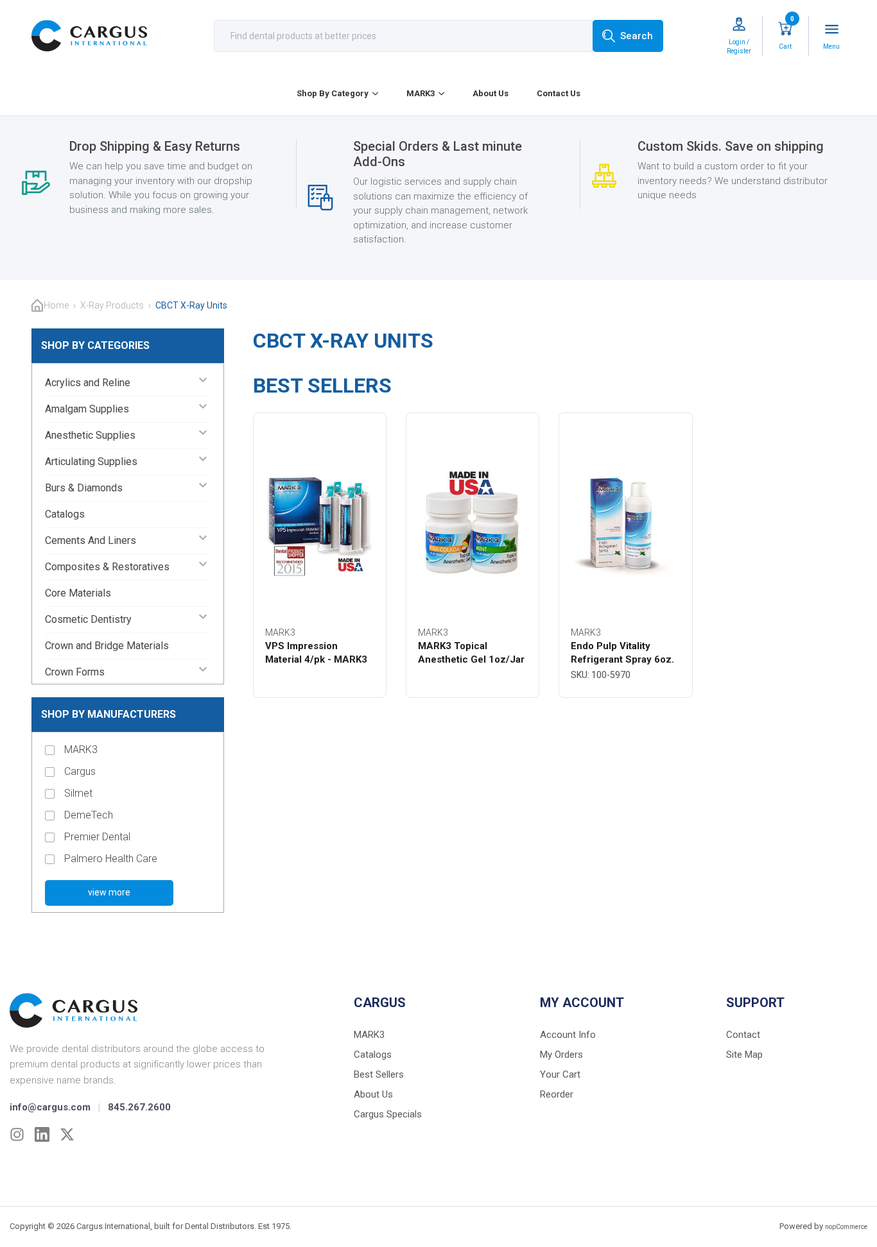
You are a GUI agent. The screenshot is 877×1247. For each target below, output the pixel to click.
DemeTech (88, 815)
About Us (490, 93)
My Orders (561, 1054)
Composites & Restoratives (107, 567)
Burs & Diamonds (84, 488)
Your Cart (560, 1074)
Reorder (556, 1094)
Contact (743, 1034)
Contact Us (558, 93)
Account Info (568, 1034)
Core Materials (78, 593)
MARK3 (420, 93)
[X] (67, 1134)
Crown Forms (75, 672)
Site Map (744, 1054)
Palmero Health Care (110, 859)
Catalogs (65, 514)
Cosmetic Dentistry (88, 619)
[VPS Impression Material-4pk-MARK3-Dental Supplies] (319, 522)
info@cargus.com (50, 1107)
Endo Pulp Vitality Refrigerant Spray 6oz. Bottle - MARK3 (622, 659)
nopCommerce (846, 1226)
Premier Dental (97, 837)
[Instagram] (17, 1134)
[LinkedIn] (42, 1134)
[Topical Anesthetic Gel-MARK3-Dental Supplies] (472, 522)
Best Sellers (379, 1074)
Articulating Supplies (91, 461)
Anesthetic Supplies (90, 435)
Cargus (80, 771)
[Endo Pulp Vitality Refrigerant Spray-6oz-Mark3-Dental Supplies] (625, 522)
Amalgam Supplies (87, 409)
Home (56, 305)
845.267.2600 (139, 1107)
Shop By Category (333, 93)
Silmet (78, 793)
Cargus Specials (388, 1114)
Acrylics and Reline (87, 383)
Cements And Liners (90, 540)
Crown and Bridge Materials (107, 646)
